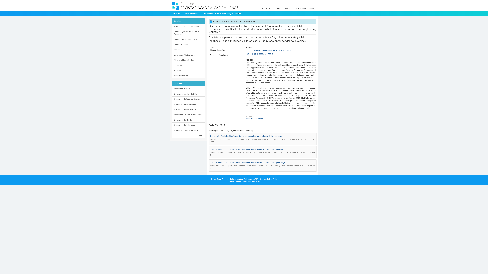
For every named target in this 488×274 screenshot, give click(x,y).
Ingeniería (178, 65)
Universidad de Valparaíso (184, 125)
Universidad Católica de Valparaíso (188, 114)
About (312, 8)
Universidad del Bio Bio (183, 120)
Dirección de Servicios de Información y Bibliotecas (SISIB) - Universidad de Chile (244, 179)
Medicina (177, 70)
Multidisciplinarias (181, 75)
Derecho (177, 49)
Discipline (277, 8)
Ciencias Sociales (181, 44)
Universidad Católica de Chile (185, 94)
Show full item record (254, 118)
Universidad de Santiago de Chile (187, 99)
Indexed (288, 8)
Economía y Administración (184, 55)
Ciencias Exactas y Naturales (185, 39)
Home (178, 13)
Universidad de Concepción (185, 104)
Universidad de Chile (191, 13)
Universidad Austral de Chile (185, 109)
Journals (266, 8)
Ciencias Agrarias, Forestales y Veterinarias (186, 32)
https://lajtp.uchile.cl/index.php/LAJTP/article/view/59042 (269, 50)
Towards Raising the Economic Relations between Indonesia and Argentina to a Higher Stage (247, 149)
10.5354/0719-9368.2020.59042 (260, 54)
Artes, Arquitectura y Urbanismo (186, 26)
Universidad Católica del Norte (186, 130)
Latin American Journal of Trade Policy (217, 13)
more (201, 135)
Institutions (301, 8)
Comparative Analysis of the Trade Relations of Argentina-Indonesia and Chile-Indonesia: (246, 136)
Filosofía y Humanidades (184, 60)
